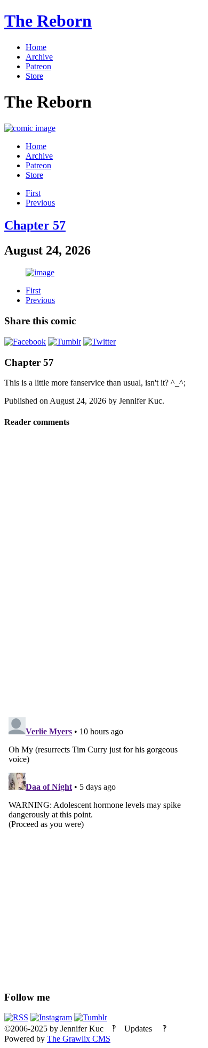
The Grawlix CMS (78, 1038)
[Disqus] (104, 571)
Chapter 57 (35, 225)
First (33, 193)
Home (36, 47)
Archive (39, 56)
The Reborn (48, 20)
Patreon (38, 66)
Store (34, 75)
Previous (40, 202)
